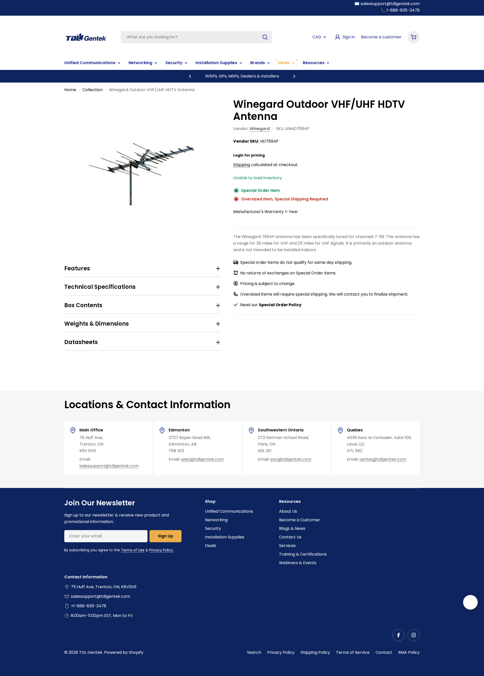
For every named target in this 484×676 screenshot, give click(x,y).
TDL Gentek (90, 652)
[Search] (265, 37)
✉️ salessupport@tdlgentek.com (387, 4)
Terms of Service (353, 652)
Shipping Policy (315, 652)
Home (70, 90)
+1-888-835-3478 (88, 606)
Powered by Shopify (123, 652)
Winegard (260, 129)
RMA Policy (409, 652)
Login (238, 155)
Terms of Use (132, 550)
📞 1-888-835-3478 (400, 10)
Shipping (241, 164)
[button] (190, 76)
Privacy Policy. (161, 550)
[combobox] (196, 37)
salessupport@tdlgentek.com (109, 466)
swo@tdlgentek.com (290, 459)
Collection (92, 90)
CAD (316, 37)
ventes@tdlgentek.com (382, 459)
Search (254, 652)
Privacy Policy (280, 652)
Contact (384, 652)
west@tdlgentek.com (202, 459)
